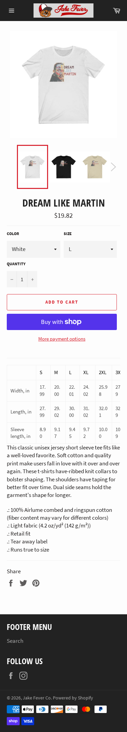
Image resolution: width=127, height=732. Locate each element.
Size (68, 233)
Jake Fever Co (37, 698)
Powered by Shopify (73, 698)
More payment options (61, 338)
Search (15, 640)
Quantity (16, 263)
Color (13, 233)
